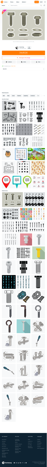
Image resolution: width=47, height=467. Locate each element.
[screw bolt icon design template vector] (22, 105)
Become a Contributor (29, 446)
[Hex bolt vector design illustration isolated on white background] (23, 141)
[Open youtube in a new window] (26, 462)
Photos (11, 2)
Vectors (5, 2)
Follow (29, 48)
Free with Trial (24, 53)
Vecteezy (4, 440)
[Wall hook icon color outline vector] (23, 311)
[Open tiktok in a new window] (22, 462)
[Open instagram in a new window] (16, 462)
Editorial (24, 2)
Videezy (3, 442)
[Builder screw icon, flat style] (38, 252)
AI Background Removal (5, 453)
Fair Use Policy (40, 463)
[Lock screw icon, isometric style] (8, 252)
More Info (5, 68)
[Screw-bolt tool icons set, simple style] (8, 129)
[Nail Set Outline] (37, 141)
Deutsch (38, 444)
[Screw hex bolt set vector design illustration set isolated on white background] (25, 116)
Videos (17, 2)
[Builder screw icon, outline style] (9, 296)
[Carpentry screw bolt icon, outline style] (38, 266)
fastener (19, 95)
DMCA (16, 441)
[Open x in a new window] (24, 462)
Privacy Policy (41, 462)
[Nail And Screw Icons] (24, 129)
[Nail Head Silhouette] (37, 226)
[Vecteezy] (2, 2)
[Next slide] (42, 95)
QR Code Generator (4, 456)
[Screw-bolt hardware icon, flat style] (23, 325)
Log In (41, 1)
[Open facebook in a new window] (14, 462)
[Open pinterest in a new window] (20, 462)
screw (13, 95)
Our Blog (29, 444)
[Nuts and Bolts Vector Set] (9, 116)
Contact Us (29, 440)
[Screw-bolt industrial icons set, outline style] (8, 226)
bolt (4, 95)
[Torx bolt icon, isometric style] (9, 266)
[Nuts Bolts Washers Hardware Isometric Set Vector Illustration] (39, 129)
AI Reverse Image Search (5, 450)
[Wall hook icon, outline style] (9, 311)
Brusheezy (4, 438)
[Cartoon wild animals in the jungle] (36, 153)
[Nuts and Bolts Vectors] (9, 105)
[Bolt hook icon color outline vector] (9, 325)
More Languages (39, 447)
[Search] (41, 5)
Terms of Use (35, 462)
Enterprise (4, 444)
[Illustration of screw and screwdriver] (38, 340)
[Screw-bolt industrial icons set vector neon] (9, 281)
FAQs (28, 438)
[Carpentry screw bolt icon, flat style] (26, 239)
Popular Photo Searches (18, 450)
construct (33, 95)
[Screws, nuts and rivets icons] (9, 141)
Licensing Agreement (17, 439)
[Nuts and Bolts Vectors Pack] (12, 199)
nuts (8, 95)
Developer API (5, 447)
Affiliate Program (16, 444)
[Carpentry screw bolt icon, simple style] (39, 116)
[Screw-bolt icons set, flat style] (26, 213)
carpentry (26, 95)
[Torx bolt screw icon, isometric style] (39, 239)
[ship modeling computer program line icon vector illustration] (9, 167)
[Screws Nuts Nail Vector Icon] (34, 199)
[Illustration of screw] (38, 325)
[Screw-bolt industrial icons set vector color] (23, 281)
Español (38, 440)
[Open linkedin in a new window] (18, 462)
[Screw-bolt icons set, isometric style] (36, 105)
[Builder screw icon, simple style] (38, 281)
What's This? (13, 66)
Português (38, 442)
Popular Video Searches (18, 452)
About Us (29, 442)
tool (38, 95)
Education (4, 446)
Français (38, 446)
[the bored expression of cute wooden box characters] (8, 153)
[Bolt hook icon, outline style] (38, 311)
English (37, 438)
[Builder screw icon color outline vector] (23, 296)
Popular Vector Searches (18, 447)
